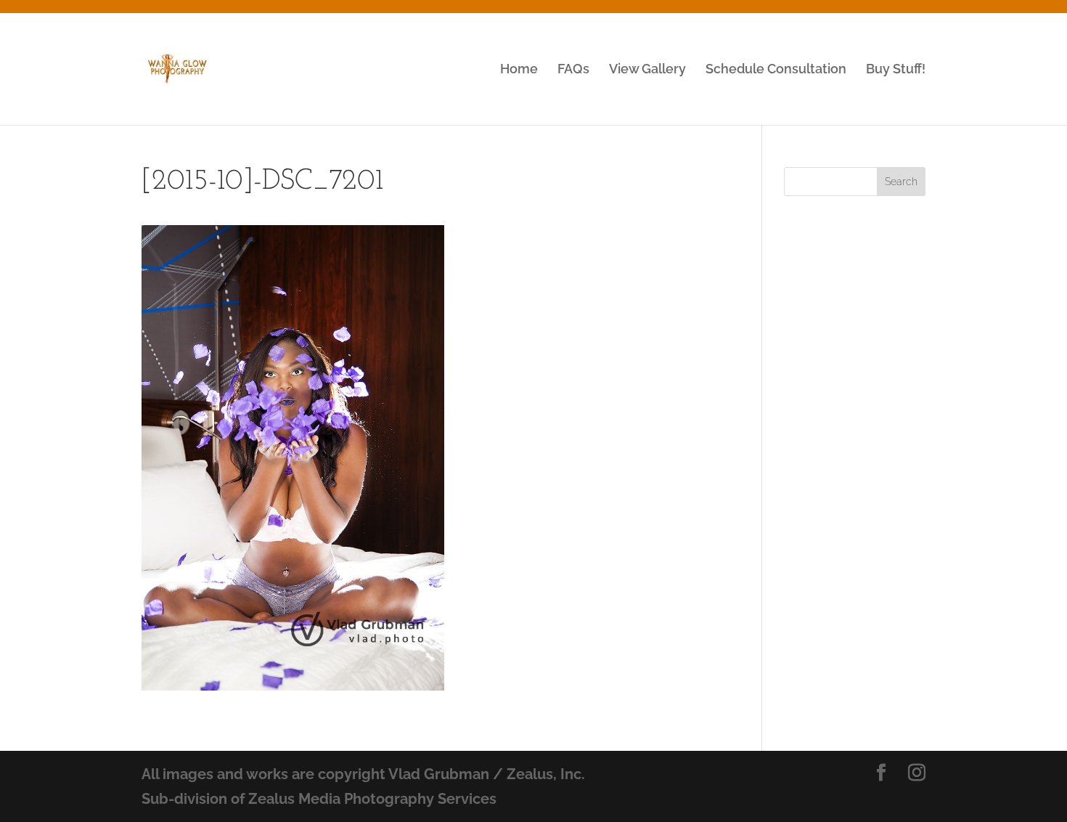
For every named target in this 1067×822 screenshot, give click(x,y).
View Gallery (647, 70)
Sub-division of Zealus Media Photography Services (319, 798)
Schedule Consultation (776, 70)
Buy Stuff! (895, 70)
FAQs (573, 70)
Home (519, 70)
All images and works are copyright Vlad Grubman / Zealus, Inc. (363, 774)
